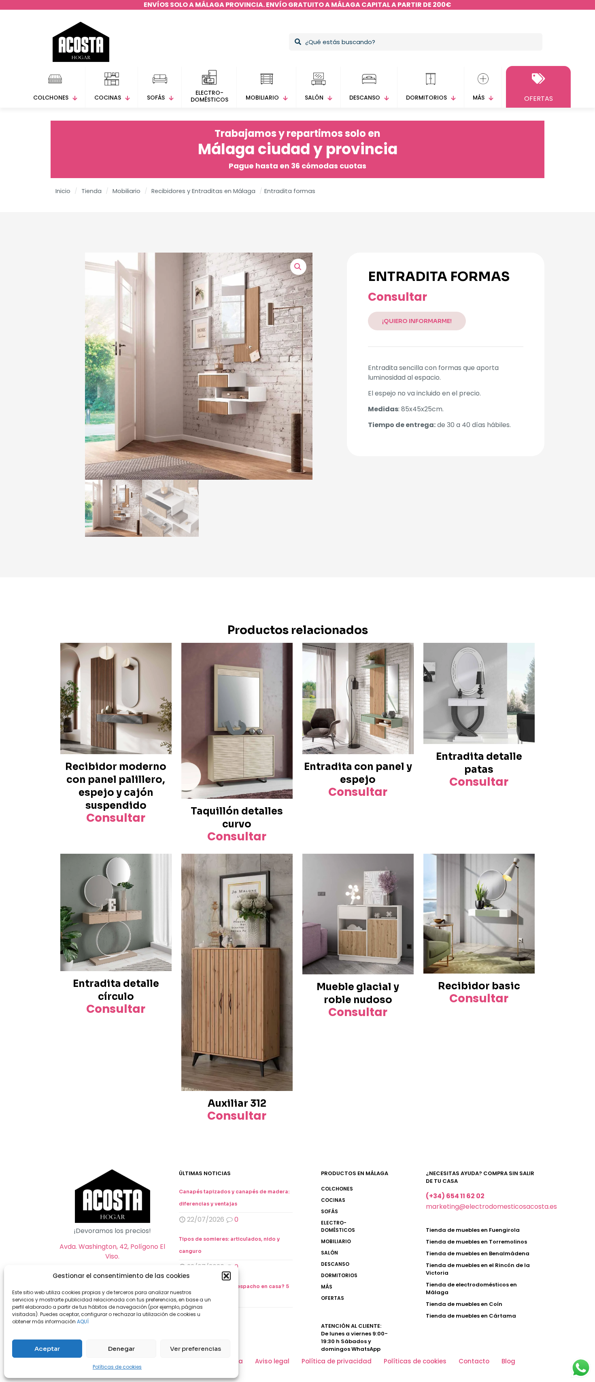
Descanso (335, 1264)
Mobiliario (126, 191)
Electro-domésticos (338, 1226)
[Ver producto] (160, 654)
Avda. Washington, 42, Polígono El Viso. (112, 1251)
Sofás (329, 1211)
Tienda (91, 191)
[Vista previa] (160, 671)
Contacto (474, 1361)
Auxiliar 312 (237, 1103)
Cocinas (333, 1200)
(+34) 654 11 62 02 (455, 1196)
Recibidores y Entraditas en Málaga (203, 191)
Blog (508, 1361)
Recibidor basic (479, 986)
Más (326, 1286)
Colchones (337, 1188)
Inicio (62, 191)
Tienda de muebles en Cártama (471, 1316)
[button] (226, 1276)
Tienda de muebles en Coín (464, 1304)
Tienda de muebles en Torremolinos (476, 1242)
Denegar (121, 1348)
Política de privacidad (337, 1361)
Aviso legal (272, 1361)
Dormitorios (339, 1275)
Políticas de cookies (117, 1366)
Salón (329, 1252)
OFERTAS (332, 1298)
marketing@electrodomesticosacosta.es (491, 1206)
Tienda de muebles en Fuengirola (473, 1230)
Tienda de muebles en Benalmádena (477, 1253)
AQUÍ (83, 1321)
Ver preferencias (195, 1348)
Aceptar (47, 1348)
